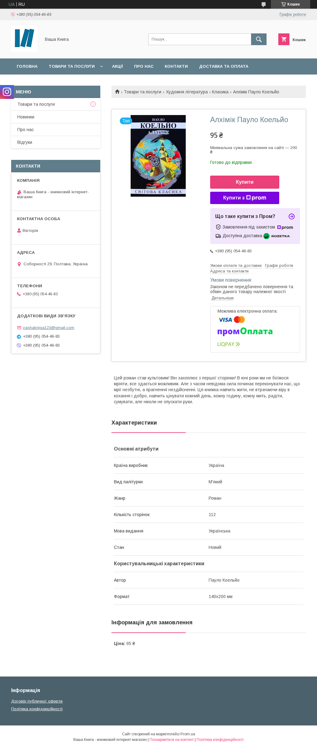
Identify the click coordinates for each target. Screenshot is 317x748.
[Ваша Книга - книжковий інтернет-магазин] (24, 50)
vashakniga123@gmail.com (48, 327)
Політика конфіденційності (37, 709)
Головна (27, 66)
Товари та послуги (72, 66)
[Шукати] (259, 39)
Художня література (187, 91)
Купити (245, 182)
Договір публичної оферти (37, 701)
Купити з (234, 197)
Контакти (176, 66)
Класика (220, 91)
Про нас (144, 66)
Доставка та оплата (223, 66)
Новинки (25, 116)
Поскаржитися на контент (172, 739)
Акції (117, 66)
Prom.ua (187, 734)
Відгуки (24, 142)
